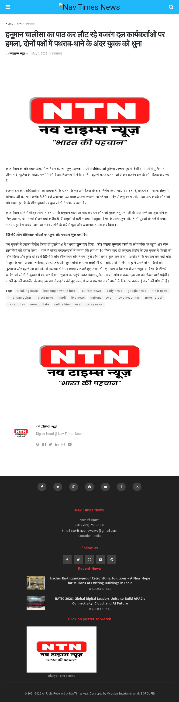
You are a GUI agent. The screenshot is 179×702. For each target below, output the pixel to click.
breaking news (27, 291)
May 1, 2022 (39, 53)
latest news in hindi (51, 297)
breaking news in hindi (60, 291)
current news (91, 291)
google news (137, 291)
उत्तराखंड (29, 23)
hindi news (160, 291)
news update (39, 304)
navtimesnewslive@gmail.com (94, 530)
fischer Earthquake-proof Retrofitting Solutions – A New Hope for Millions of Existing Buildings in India (100, 580)
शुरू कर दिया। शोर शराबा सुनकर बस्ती (102, 244)
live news (78, 297)
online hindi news (67, 304)
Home (9, 23)
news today (16, 304)
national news (100, 297)
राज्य (19, 23)
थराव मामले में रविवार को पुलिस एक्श (98, 168)
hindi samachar (19, 297)
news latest (153, 297)
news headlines (128, 297)
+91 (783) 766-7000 (89, 525)
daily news (114, 291)
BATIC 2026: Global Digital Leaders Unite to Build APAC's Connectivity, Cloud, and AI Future (100, 600)
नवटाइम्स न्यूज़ (17, 53)
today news (94, 304)
